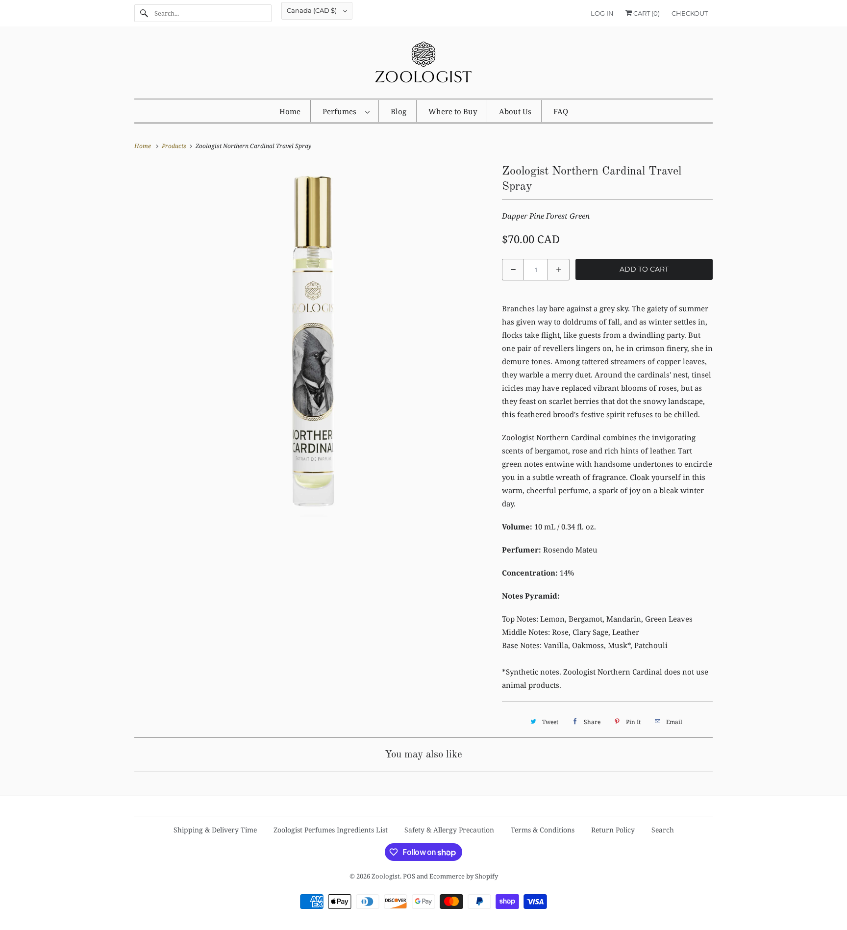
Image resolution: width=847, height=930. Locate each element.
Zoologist (386, 876)
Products (175, 146)
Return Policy (613, 829)
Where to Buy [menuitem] (452, 111)
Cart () (646, 13)
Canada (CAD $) (312, 10)
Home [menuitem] (289, 111)
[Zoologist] (423, 65)
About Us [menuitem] (515, 111)
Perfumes (341, 111)
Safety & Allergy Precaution (449, 829)
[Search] (144, 13)
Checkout (690, 13)
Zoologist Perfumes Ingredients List (331, 829)
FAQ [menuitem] (560, 111)
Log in (602, 13)
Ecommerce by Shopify (463, 876)
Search (662, 829)
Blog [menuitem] (398, 111)
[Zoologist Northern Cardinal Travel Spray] (313, 340)
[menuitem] (346, 111)
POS (409, 876)
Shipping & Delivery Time (215, 829)
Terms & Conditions (542, 829)
